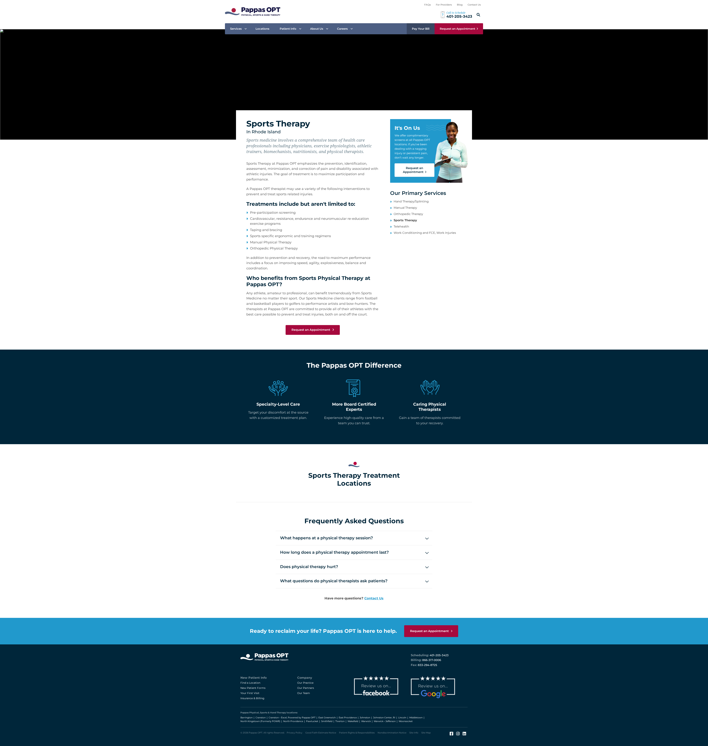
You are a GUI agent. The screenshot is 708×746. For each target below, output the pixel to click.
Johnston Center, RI (384, 717)
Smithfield (326, 721)
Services (236, 28)
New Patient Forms (253, 688)
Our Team (303, 693)
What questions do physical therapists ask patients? (334, 580)
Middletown (416, 717)
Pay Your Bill (420, 28)
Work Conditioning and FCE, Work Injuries (425, 233)
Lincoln (402, 717)
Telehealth (401, 226)
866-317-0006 (431, 660)
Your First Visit (249, 693)
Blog (460, 4)
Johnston (365, 717)
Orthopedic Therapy (408, 214)
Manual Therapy (405, 207)
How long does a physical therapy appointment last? (334, 552)
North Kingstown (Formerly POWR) (260, 721)
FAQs (427, 4)
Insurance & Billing (252, 698)
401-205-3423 (439, 655)
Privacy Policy (294, 732)
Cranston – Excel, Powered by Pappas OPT (292, 717)
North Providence (293, 721)
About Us (316, 28)
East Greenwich (327, 717)
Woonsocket (406, 721)
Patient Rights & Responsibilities (357, 732)
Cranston (261, 717)
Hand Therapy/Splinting (411, 201)
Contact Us (474, 4)
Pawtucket (312, 721)
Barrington (246, 717)
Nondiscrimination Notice (392, 732)
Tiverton (340, 721)
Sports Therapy (405, 220)
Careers (342, 28)
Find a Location (250, 682)
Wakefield (353, 721)
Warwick (366, 721)
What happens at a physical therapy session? (326, 537)
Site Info (413, 732)
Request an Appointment (457, 28)
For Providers (444, 4)
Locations (262, 28)
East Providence (348, 717)
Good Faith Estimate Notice (320, 732)
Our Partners (305, 688)
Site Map (426, 732)
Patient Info (288, 28)
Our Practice (305, 682)
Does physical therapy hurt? (309, 566)
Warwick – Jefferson (385, 721)
